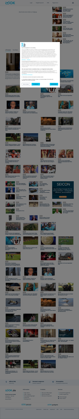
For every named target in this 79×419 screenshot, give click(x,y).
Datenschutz (24, 59)
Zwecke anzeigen (26, 84)
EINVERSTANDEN (54, 84)
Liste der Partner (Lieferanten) (27, 74)
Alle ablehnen (35, 84)
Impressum (28, 59)
